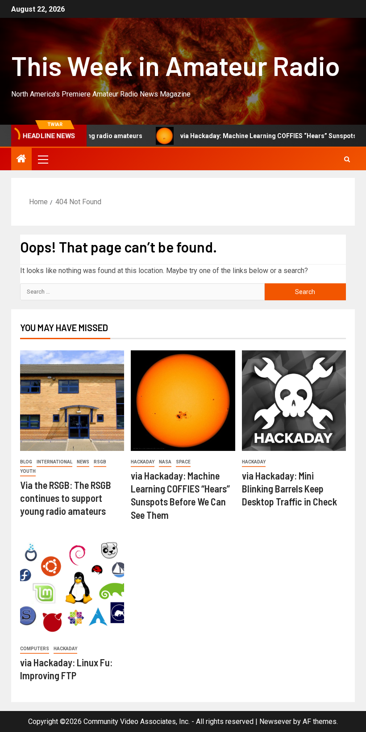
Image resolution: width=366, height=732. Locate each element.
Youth (28, 471)
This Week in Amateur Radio (175, 65)
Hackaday (142, 461)
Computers (34, 648)
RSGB (100, 461)
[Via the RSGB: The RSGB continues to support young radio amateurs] (72, 400)
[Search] (347, 159)
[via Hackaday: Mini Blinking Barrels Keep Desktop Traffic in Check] (294, 400)
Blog (26, 461)
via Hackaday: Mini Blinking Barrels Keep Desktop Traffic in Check (289, 489)
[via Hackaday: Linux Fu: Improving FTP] (72, 587)
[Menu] (42, 159)
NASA (165, 461)
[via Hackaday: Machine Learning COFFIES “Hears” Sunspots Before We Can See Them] (183, 400)
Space (183, 461)
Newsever (275, 721)
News (83, 461)
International (54, 461)
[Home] (21, 159)
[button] (42, 159)
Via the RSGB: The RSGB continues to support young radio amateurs (65, 498)
